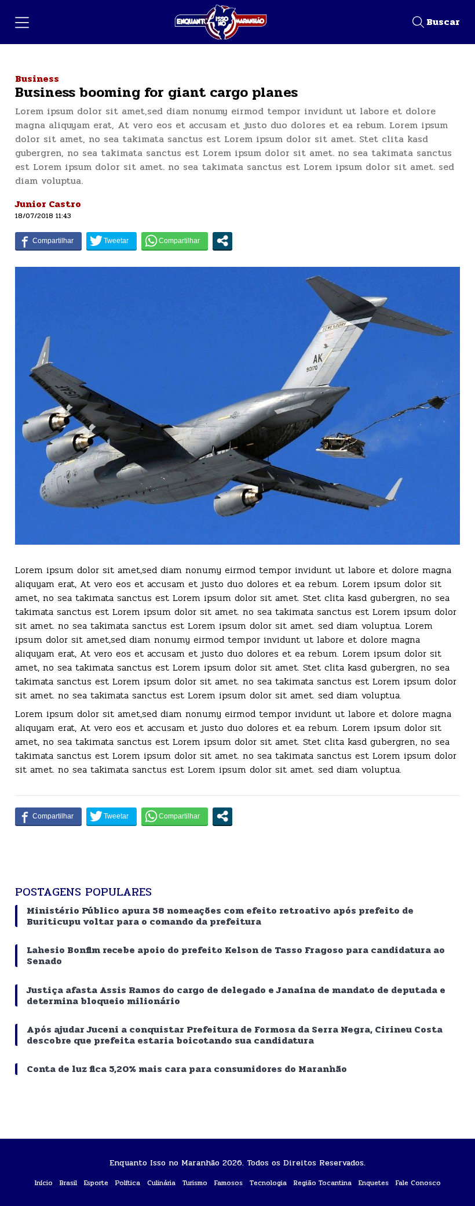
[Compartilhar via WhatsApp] (174, 240)
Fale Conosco (418, 1183)
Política (127, 1183)
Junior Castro (48, 204)
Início (44, 1183)
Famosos (228, 1183)
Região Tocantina (323, 1183)
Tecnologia (268, 1183)
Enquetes (374, 1183)
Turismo (194, 1183)
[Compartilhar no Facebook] (48, 240)
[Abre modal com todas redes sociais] (222, 240)
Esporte (96, 1183)
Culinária (161, 1183)
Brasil (68, 1183)
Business (37, 78)
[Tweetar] (111, 240)
